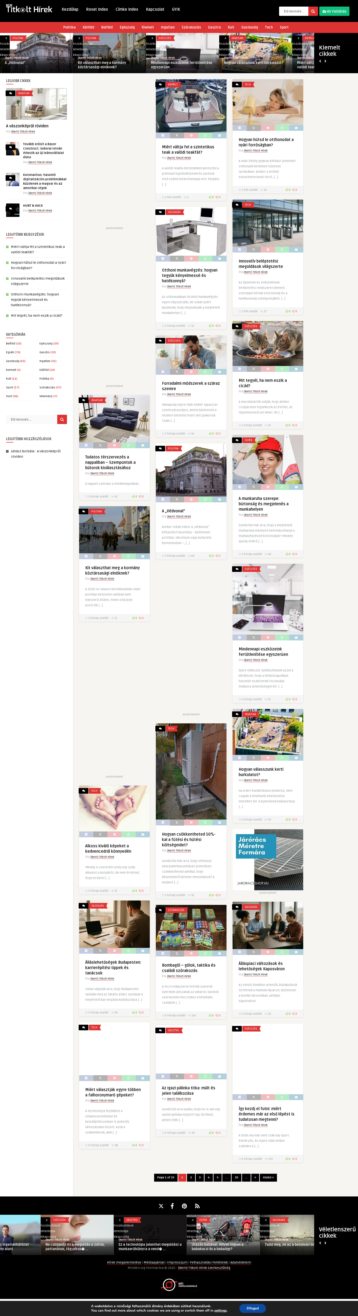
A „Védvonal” (173, 511)
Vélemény (46, 396)
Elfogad (253, 1308)
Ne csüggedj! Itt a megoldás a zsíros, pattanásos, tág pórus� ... (34, 1247)
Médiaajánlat (154, 1262)
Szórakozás (191, 27)
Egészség (127, 27)
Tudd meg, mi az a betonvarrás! (249, 1245)
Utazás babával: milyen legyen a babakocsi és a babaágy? (177, 1247)
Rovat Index (97, 9)
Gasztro (214, 27)
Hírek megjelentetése (124, 1262)
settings (220, 1310)
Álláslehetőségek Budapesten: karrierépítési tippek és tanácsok (113, 968)
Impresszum (177, 1262)
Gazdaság (249, 27)
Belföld (107, 27)
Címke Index (127, 9)
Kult (231, 27)
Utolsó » (268, 1177)
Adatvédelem (240, 1262)
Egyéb (10, 352)
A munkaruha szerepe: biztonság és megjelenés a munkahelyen (264, 504)
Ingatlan (168, 27)
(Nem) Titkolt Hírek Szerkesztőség (204, 1268)
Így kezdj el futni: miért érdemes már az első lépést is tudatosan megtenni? (266, 1114)
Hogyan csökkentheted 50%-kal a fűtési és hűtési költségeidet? (189, 840)
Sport (284, 27)
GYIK (176, 9)
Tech (269, 27)
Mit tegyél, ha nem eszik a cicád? (36, 316)
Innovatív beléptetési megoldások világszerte (178, 65)
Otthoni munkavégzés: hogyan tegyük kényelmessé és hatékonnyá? (254, 65)
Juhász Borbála (22, 451)
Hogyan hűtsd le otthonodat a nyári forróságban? (106, 65)
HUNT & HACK (33, 206)
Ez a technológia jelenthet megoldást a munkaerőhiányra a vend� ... (109, 1247)
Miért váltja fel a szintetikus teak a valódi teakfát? (33, 65)
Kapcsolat (155, 9)
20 (236, 1177)
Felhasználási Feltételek (209, 1262)
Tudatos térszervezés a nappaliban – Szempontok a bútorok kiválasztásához (110, 462)
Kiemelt (148, 27)
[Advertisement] (114, 152)
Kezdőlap (70, 9)
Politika (69, 27)
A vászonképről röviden (27, 126)
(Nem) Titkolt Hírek (17, 58)
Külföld (88, 27)
